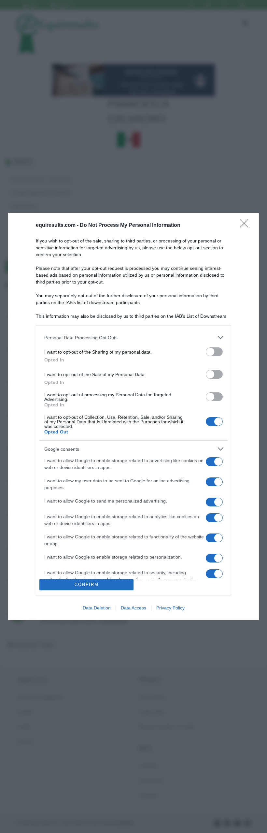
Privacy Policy (170, 607)
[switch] (214, 351)
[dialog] (133, 416)
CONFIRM (87, 584)
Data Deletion (97, 607)
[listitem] (133, 337)
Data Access (133, 607)
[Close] (246, 225)
